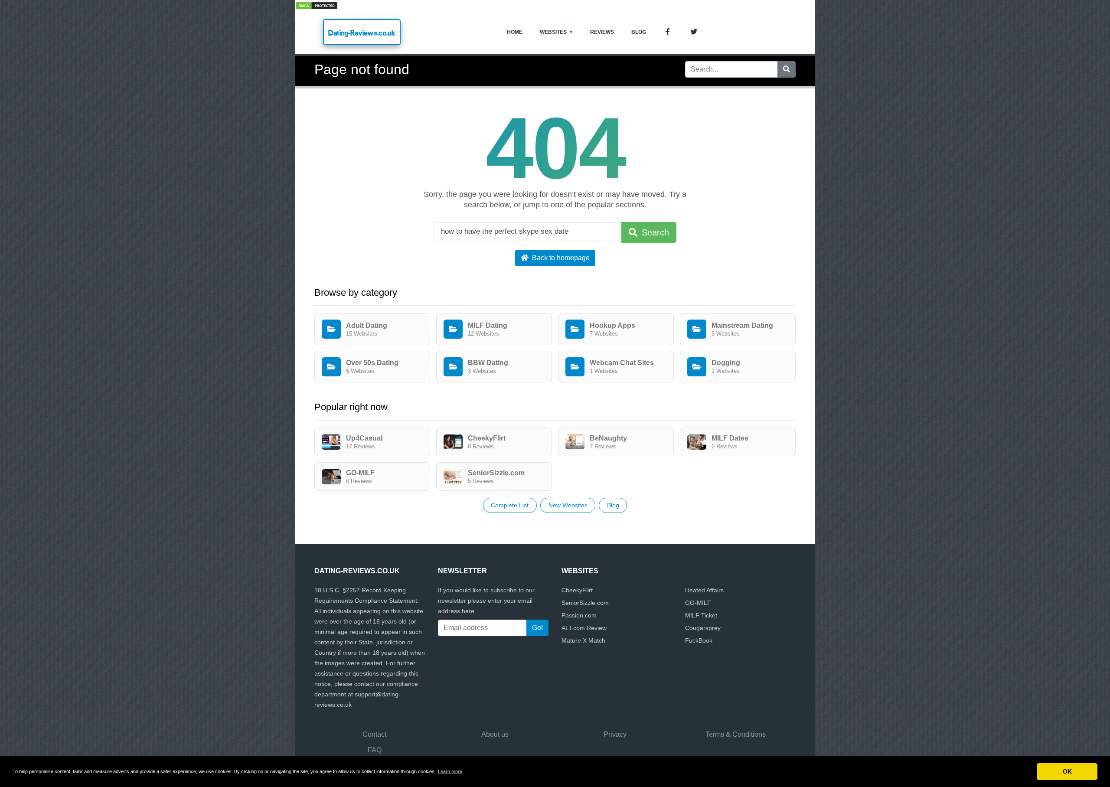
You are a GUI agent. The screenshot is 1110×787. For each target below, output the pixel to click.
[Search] (786, 69)
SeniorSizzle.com (585, 602)
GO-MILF (698, 602)
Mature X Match (583, 640)
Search (654, 232)
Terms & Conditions (735, 734)
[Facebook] (668, 32)
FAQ (375, 750)
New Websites (568, 505)
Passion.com (579, 615)
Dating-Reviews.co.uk (361, 32)
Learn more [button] (450, 771)
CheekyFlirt (577, 590)
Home (514, 32)
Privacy (615, 734)
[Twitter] (694, 32)
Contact (374, 734)
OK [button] (1067, 771)
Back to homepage (560, 257)
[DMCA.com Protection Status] (316, 5)
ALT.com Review (584, 627)
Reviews (602, 32)
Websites (553, 32)
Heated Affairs (704, 590)
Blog (638, 32)
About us (495, 734)
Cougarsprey (703, 627)
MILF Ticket (701, 615)
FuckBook (698, 640)
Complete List (510, 505)
